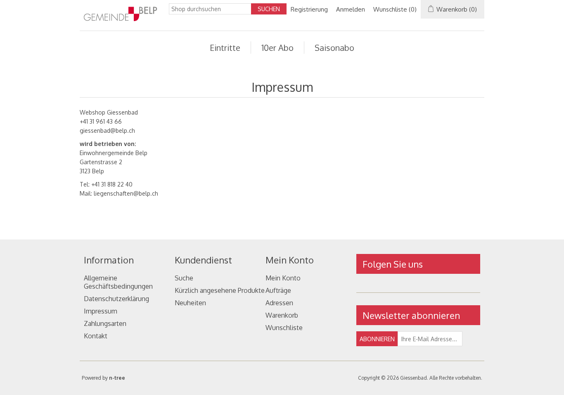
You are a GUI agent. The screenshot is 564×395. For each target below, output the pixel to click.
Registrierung (309, 9)
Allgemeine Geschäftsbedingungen (118, 282)
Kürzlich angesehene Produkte (220, 290)
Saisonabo (334, 47)
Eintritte (225, 47)
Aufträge (278, 290)
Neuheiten (190, 303)
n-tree (117, 378)
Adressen (279, 303)
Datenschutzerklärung (116, 298)
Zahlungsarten (105, 323)
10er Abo (277, 47)
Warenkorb (281, 315)
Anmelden (350, 9)
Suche (184, 278)
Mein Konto (283, 278)
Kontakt (95, 336)
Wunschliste (284, 327)
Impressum (100, 311)
